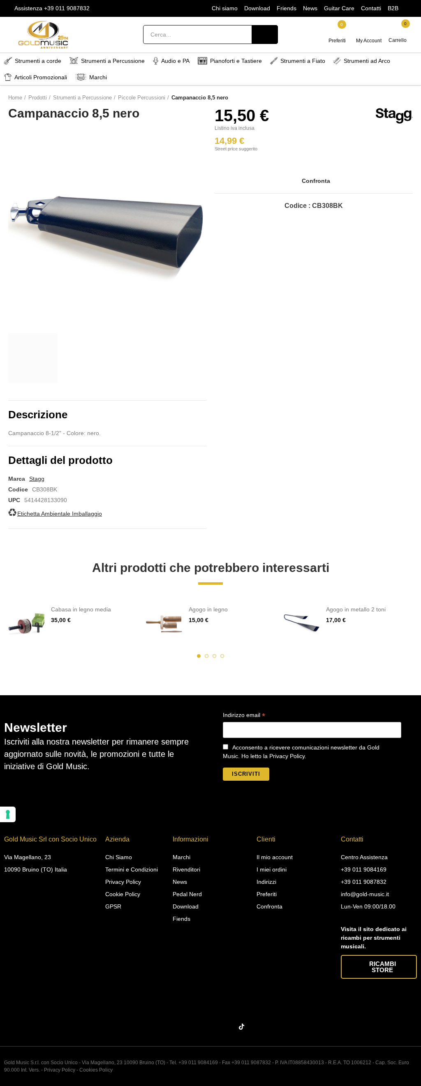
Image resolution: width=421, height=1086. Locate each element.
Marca (16, 478)
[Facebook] (180, 1027)
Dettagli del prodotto (60, 460)
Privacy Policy (59, 1070)
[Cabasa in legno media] (26, 623)
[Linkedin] (212, 1027)
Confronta (316, 181)
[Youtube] (228, 1027)
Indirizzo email (244, 716)
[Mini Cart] (398, 30)
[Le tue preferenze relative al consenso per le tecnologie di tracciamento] (8, 814)
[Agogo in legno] (164, 623)
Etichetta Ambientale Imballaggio (59, 513)
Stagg (36, 478)
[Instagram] (196, 1027)
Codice (18, 489)
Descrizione (37, 414)
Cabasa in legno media (81, 609)
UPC (14, 500)
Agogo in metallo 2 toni (356, 609)
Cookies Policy (96, 1070)
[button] (199, 656)
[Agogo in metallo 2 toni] (301, 623)
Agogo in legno (208, 609)
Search (265, 34)
